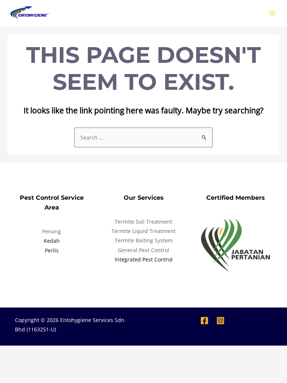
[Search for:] (143, 137)
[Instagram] (220, 320)
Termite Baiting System (144, 240)
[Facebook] (204, 320)
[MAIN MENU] (272, 13)
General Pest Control (143, 250)
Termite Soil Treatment (143, 221)
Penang (51, 231)
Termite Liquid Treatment (143, 231)
